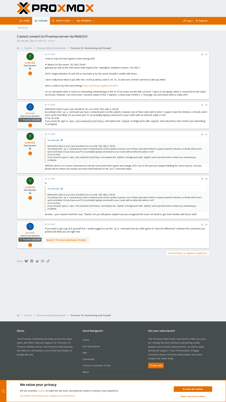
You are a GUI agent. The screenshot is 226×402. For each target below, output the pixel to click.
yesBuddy (24, 40)
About (86, 371)
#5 (206, 224)
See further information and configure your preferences (47, 395)
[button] (72, 20)
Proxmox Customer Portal (96, 365)
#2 (206, 104)
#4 (206, 178)
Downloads (88, 359)
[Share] (202, 54)
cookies (41, 390)
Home (86, 339)
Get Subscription (91, 346)
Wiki (85, 352)
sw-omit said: (54, 140)
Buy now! (157, 365)
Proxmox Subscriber (32, 120)
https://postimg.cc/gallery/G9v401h (100, 85)
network (51, 40)
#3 (206, 134)
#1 (206, 54)
